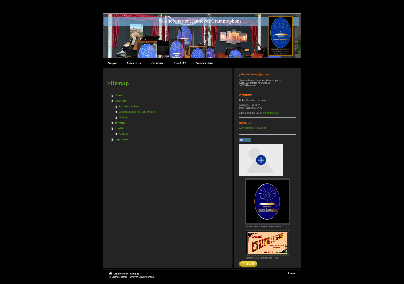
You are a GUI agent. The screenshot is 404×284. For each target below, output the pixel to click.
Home (118, 95)
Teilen (246, 139)
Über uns (120, 100)
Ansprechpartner (129, 106)
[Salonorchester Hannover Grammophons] (267, 201)
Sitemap (134, 273)
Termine (120, 122)
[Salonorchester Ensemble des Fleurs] (267, 243)
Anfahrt (123, 133)
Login (291, 273)
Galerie (123, 117)
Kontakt (120, 128)
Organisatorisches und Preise (137, 111)
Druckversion (121, 273)
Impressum (122, 139)
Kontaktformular (270, 113)
